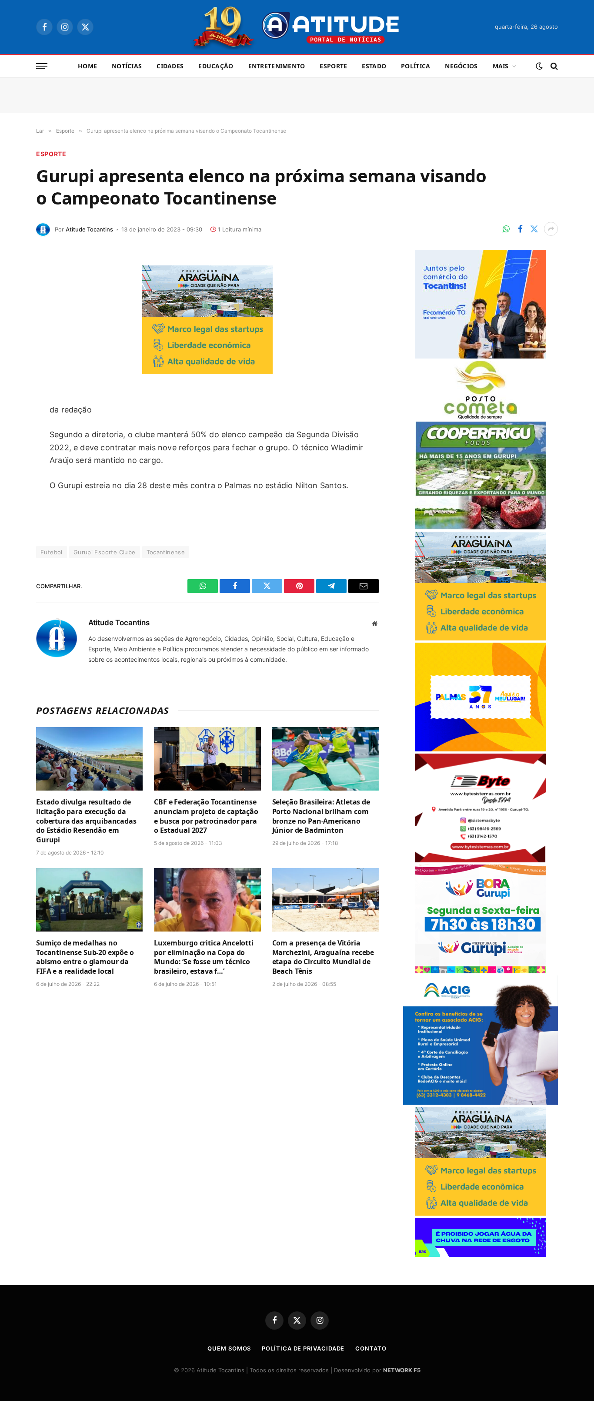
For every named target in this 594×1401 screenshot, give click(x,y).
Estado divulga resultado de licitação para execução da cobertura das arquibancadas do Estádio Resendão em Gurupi (86, 821)
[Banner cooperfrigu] (480, 527)
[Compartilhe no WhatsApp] (506, 229)
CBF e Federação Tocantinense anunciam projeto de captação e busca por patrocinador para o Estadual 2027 (206, 816)
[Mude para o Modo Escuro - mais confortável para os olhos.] (539, 66)
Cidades (170, 66)
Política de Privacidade (303, 1348)
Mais (501, 66)
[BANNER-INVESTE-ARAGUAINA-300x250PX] (207, 371)
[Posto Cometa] (480, 417)
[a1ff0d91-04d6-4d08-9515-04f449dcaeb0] (480, 356)
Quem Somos (229, 1348)
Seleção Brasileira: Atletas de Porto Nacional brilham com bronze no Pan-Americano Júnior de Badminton (321, 816)
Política (415, 66)
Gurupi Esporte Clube (104, 552)
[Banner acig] (480, 1102)
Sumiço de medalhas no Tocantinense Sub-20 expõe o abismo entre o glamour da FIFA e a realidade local (85, 957)
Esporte (333, 66)
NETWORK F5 (401, 1370)
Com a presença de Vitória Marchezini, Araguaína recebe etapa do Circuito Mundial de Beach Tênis (323, 957)
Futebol (51, 552)
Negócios (461, 66)
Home (87, 66)
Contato (370, 1348)
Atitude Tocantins (89, 229)
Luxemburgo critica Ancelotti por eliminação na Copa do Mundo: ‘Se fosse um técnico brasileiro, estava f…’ (204, 957)
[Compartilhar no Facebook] (520, 229)
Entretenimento (276, 66)
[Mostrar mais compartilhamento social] (551, 229)
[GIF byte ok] (480, 860)
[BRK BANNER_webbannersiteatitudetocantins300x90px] (480, 1254)
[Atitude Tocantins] (297, 27)
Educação (215, 66)
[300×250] (480, 749)
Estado (374, 66)
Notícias (127, 66)
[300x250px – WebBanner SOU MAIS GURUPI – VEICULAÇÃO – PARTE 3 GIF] (480, 971)
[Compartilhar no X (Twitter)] (534, 229)
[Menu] (41, 66)
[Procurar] (553, 66)
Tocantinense (166, 552)
